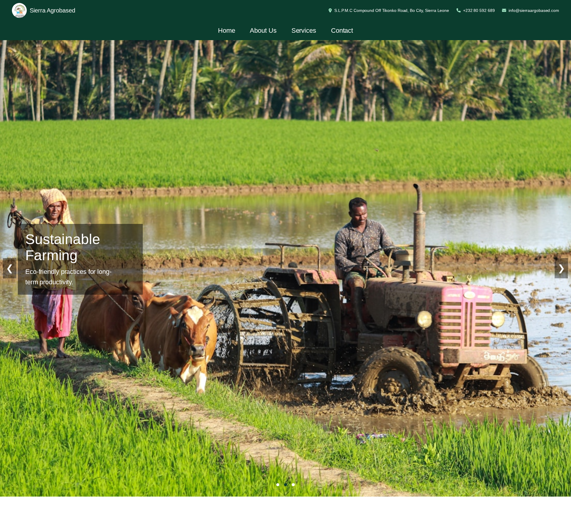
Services (303, 30)
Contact (342, 30)
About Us (263, 30)
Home (226, 30)
